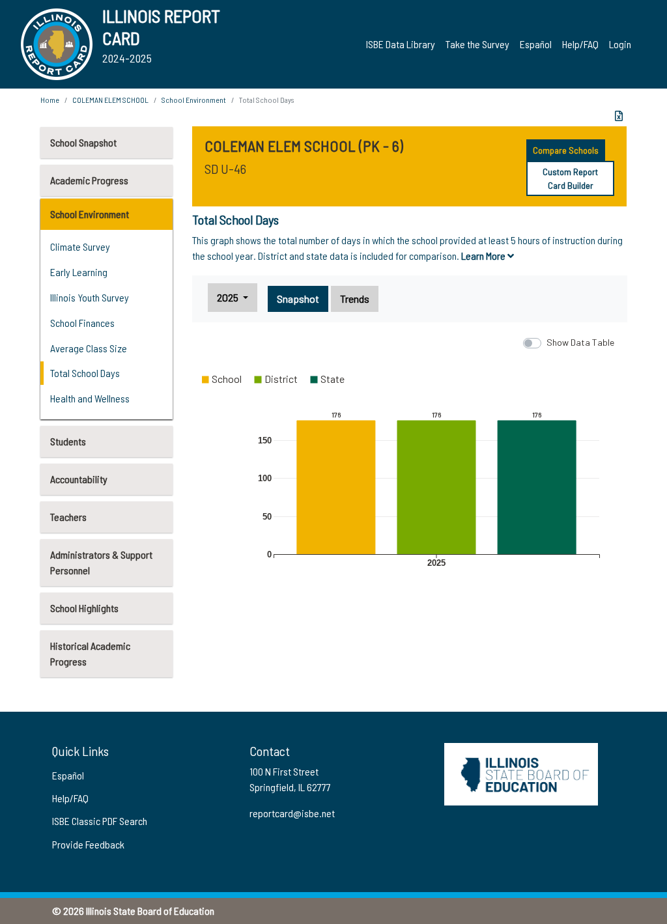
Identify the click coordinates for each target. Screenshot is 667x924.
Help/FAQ (580, 44)
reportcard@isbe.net (292, 813)
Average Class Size (88, 348)
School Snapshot (83, 142)
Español (536, 44)
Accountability (78, 479)
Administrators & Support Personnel (101, 562)
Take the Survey (477, 44)
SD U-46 (225, 168)
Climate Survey (80, 246)
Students (68, 441)
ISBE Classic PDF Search (99, 821)
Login (620, 44)
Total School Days (85, 373)
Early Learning (78, 272)
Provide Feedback (88, 844)
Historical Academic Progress (90, 653)
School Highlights (84, 608)
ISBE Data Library (400, 44)
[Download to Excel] (619, 115)
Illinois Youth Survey (89, 297)
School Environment (89, 214)
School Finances (82, 322)
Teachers (68, 517)
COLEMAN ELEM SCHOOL (110, 99)
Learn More (484, 255)
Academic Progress (89, 180)
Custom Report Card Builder (570, 178)
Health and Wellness (90, 398)
